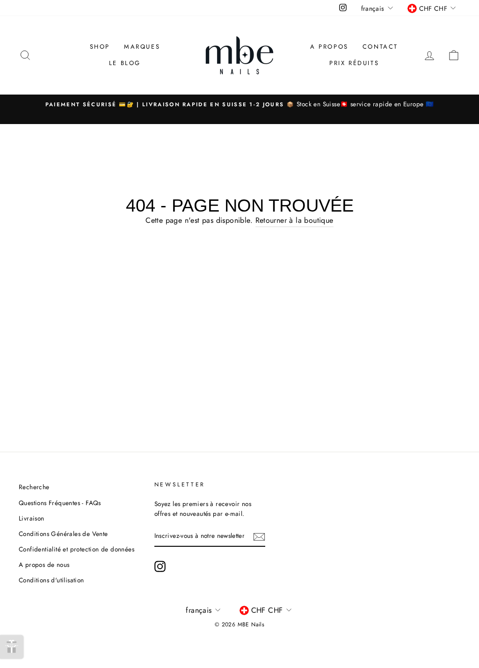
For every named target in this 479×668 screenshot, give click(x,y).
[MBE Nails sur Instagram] (160, 566)
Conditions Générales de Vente (63, 533)
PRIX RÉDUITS (354, 63)
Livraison (31, 518)
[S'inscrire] (259, 536)
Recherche (34, 487)
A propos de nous (44, 564)
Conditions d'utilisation (51, 580)
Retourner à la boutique (294, 220)
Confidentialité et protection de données (76, 549)
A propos (329, 46)
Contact (380, 46)
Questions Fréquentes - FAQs (60, 502)
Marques (142, 46)
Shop (100, 46)
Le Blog (125, 63)
